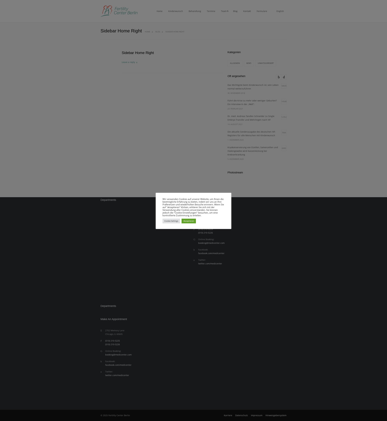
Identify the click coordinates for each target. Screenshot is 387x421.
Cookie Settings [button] (171, 221)
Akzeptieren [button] (188, 221)
